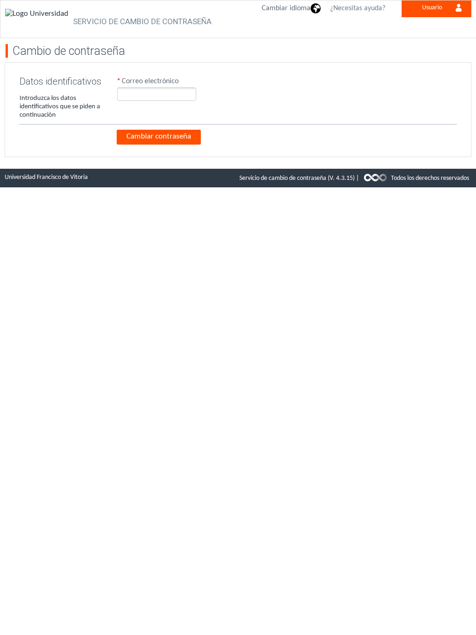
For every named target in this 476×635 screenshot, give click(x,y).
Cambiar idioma (286, 8)
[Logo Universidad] (36, 11)
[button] (158, 137)
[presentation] (292, 9)
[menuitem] (434, 6)
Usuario (432, 7)
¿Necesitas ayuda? (357, 8)
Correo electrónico (150, 81)
